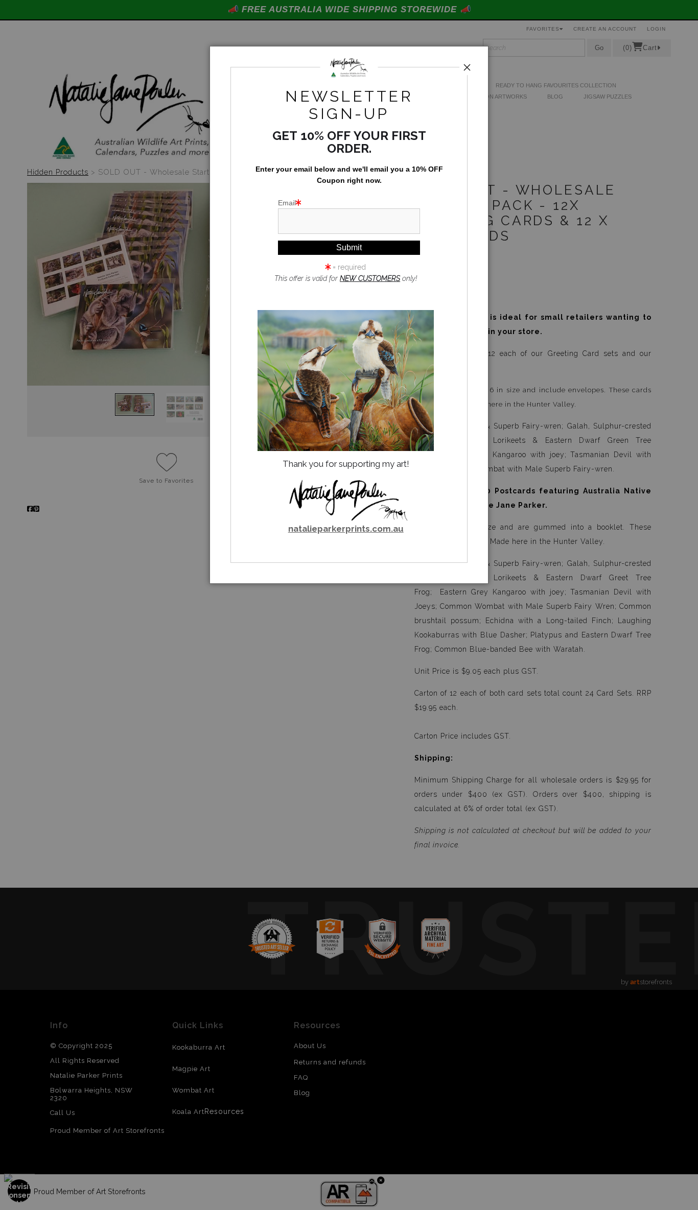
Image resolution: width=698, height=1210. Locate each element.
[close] (467, 67)
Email (287, 203)
